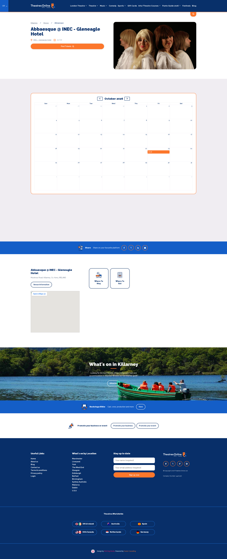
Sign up (113, 301)
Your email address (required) (105, 273)
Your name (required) (102, 286)
